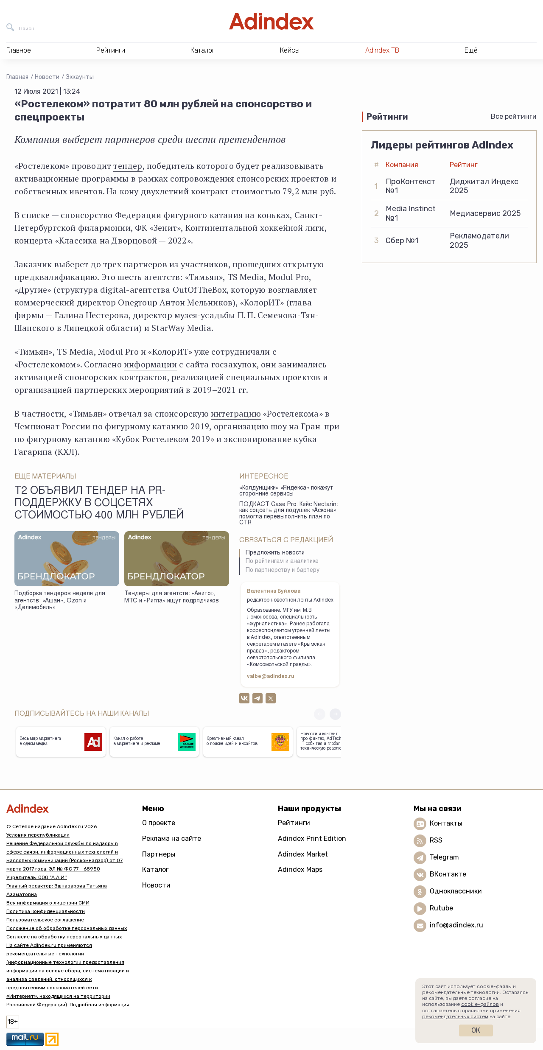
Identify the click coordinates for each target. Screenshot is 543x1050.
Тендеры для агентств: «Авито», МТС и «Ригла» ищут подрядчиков (171, 597)
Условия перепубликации (38, 835)
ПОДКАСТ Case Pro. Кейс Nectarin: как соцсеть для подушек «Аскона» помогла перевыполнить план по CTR (288, 514)
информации (150, 364)
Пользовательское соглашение (45, 920)
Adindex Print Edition (312, 838)
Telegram (444, 858)
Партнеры (158, 854)
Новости (47, 77)
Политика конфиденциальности (45, 911)
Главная (17, 77)
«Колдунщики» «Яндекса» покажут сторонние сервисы (286, 491)
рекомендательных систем (455, 1016)
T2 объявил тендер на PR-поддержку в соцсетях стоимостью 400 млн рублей (99, 504)
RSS (436, 841)
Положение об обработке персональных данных (66, 928)
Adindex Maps (300, 869)
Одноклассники (456, 892)
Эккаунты (80, 77)
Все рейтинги (514, 116)
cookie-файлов (480, 1004)
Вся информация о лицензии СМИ (48, 903)
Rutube (441, 908)
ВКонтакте (448, 875)
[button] (335, 714)
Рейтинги (294, 823)
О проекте (158, 823)
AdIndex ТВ (382, 50)
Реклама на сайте (171, 838)
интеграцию (236, 413)
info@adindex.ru (456, 925)
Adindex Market (303, 854)
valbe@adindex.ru (270, 676)
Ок (475, 1030)
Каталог (155, 869)
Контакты (446, 824)
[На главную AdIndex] (271, 21)
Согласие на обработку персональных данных (64, 937)
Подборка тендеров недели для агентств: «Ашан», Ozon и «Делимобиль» (59, 601)
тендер (127, 165)
